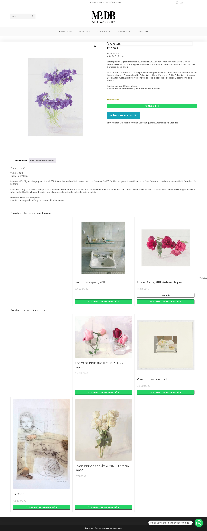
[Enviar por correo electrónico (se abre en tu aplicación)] (181, 2)
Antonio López (138, 122)
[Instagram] (177, 2)
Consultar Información (104, 301)
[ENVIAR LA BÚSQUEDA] (32, 16)
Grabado (174, 122)
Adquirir (153, 106)
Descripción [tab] (20, 160)
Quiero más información (123, 115)
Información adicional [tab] (42, 160)
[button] (95, 46)
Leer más (165, 295)
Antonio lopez (162, 122)
